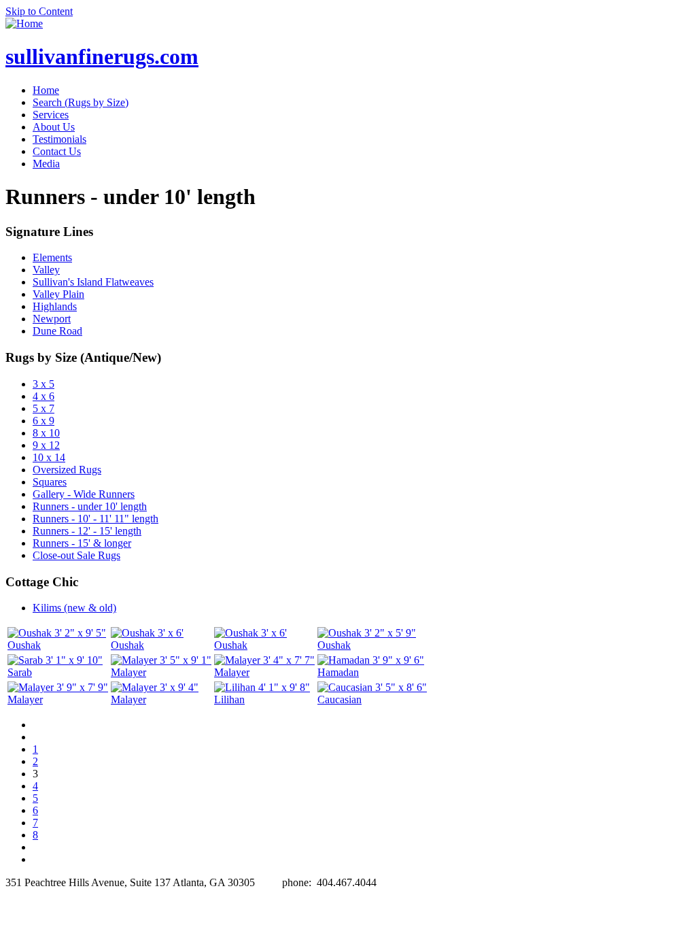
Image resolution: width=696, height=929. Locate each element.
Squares (50, 482)
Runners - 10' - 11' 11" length (95, 518)
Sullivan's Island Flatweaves (93, 282)
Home (46, 90)
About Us (54, 127)
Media (46, 163)
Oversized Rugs (67, 469)
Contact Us (57, 151)
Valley (46, 269)
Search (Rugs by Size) (80, 102)
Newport (52, 318)
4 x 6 (43, 396)
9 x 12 (46, 445)
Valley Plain (58, 294)
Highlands (55, 306)
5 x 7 (43, 408)
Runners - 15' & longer (82, 543)
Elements (52, 257)
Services (51, 114)
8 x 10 (46, 433)
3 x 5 (43, 384)
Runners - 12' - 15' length (87, 531)
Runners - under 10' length (90, 506)
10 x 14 (49, 457)
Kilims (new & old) (74, 607)
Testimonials (59, 139)
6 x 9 (43, 420)
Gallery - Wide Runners (84, 494)
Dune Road (57, 331)
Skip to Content (39, 11)
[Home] (24, 23)
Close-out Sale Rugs (76, 555)
